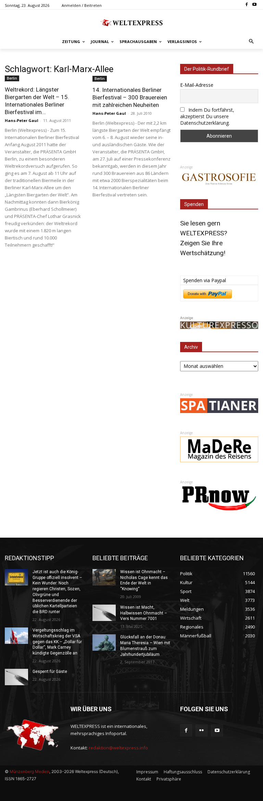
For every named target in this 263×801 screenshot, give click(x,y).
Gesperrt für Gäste (50, 671)
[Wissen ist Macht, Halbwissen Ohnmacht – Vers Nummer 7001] (104, 613)
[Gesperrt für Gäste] (16, 677)
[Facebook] (246, 5)
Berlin (12, 78)
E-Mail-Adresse (196, 85)
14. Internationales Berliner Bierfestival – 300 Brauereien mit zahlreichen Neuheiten (129, 97)
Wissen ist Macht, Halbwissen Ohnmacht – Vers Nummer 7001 (143, 613)
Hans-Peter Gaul (21, 120)
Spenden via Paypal (204, 280)
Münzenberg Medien (29, 771)
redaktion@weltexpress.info (118, 748)
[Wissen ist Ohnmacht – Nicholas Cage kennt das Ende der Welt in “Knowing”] (104, 577)
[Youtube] (254, 5)
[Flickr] (202, 730)
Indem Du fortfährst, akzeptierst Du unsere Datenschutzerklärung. (207, 116)
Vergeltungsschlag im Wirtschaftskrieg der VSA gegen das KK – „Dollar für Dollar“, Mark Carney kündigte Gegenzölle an (57, 641)
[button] (252, 42)
